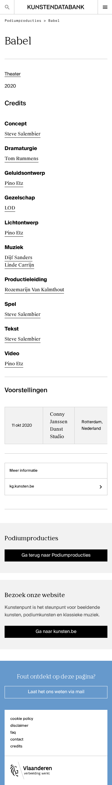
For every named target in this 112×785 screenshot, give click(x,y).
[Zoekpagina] (7, 7)
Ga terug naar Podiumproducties (56, 555)
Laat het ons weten (56, 692)
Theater (13, 74)
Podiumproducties (23, 20)
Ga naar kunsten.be (56, 631)
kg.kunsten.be (21, 486)
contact (16, 739)
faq (13, 733)
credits (16, 746)
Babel (54, 20)
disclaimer (19, 726)
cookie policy (21, 719)
